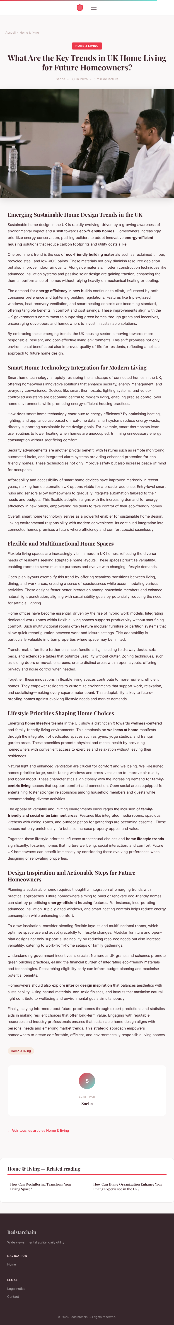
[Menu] (93, 7)
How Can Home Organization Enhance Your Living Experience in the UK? (127, 1186)
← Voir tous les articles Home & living (38, 1130)
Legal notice (16, 1288)
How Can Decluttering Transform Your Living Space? (40, 1186)
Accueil (10, 32)
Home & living (29, 32)
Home (11, 1264)
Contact (13, 1296)
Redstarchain (21, 1232)
